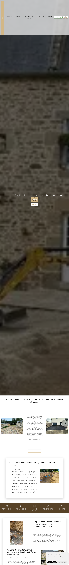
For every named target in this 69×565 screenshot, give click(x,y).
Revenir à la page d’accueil (34, 451)
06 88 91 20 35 (34, 204)
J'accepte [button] (49, 562)
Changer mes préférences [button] (62, 562)
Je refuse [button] (54, 562)
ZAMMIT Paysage (59, 17)
